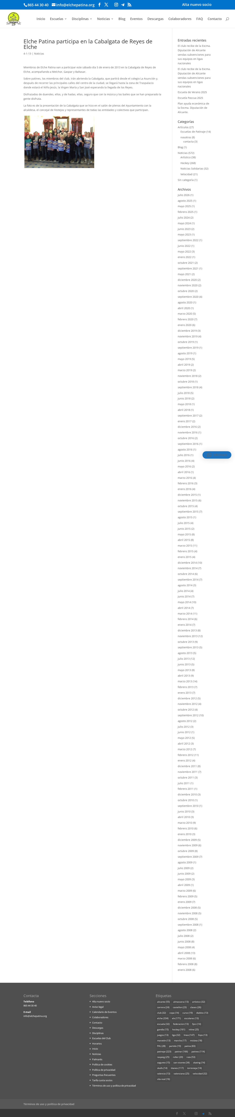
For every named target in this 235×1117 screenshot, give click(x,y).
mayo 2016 (184, 466)
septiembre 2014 (188, 579)
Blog (121, 19)
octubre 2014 (186, 574)
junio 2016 (184, 460)
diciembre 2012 (187, 698)
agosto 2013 (185, 653)
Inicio (41, 19)
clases (195, 1007)
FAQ (199, 19)
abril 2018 (184, 410)
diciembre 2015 (187, 494)
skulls (162, 1068)
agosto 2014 (185, 585)
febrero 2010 (186, 828)
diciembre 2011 (187, 766)
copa (174, 1012)
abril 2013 (184, 675)
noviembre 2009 (188, 845)
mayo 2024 (184, 223)
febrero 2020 (186, 319)
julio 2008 (184, 936)
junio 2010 (184, 811)
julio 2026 (184, 195)
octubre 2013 (186, 642)
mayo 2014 (184, 602)
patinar (181, 1051)
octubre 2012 (186, 709)
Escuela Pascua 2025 (190, 98)
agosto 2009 (185, 862)
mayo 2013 (184, 670)
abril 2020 (184, 308)
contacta (188, 141)
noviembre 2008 (188, 913)
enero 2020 (184, 325)
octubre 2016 (186, 438)
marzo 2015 (185, 545)
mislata (196, 1040)
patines (198, 1051)
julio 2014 (184, 591)
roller (178, 1057)
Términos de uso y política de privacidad (114, 1085)
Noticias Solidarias (191, 168)
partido (175, 1046)
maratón (164, 1040)
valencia (163, 1073)
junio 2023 (184, 229)
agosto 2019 (185, 353)
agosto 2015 (185, 517)
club (161, 1012)
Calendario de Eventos (104, 1012)
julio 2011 (184, 783)
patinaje (164, 1051)
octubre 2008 (186, 919)
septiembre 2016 (188, 444)
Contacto (215, 19)
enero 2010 (184, 834)
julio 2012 (184, 726)
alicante (163, 1001)
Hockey (184, 163)
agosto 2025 (185, 200)
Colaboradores (179, 19)
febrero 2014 (186, 619)
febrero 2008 (186, 964)
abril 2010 (184, 817)
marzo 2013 (185, 681)
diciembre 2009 (187, 840)
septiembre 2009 (188, 856)
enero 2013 (184, 692)
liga (176, 1035)
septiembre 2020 (188, 296)
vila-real (163, 1079)
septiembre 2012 (188, 715)
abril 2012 (184, 743)
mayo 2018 (184, 404)
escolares (191, 1018)
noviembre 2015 (188, 500)
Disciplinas (80, 19)
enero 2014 (184, 624)
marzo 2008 (185, 958)
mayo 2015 (184, 534)
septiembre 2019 (188, 347)
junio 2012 (184, 732)
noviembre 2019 (188, 336)
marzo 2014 (185, 613)
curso (187, 1012)
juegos (163, 1035)
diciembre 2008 (187, 907)
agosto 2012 (185, 721)
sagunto (163, 1062)
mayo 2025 (184, 206)
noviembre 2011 (188, 772)
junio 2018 (184, 398)
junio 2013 (184, 664)
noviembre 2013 (188, 636)
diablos (202, 1012)
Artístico (185, 157)
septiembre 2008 (188, 924)
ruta (191, 1057)
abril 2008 (184, 953)
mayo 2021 (184, 274)
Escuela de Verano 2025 (192, 92)
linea (189, 1035)
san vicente (181, 1062)
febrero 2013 (186, 687)
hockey (178, 1029)
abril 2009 (184, 885)
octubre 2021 (186, 262)
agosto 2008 (185, 930)
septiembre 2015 (188, 511)
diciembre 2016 (187, 426)
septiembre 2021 (188, 268)
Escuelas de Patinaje (193, 131)
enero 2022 (184, 257)
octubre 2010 (186, 800)
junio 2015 (184, 528)
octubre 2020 (186, 291)
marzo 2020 (185, 313)
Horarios (97, 1043)
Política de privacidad (103, 1069)
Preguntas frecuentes (103, 1075)
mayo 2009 (184, 879)
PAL (161, 1046)
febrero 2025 (186, 212)
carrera (163, 1007)
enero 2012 (184, 760)
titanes (177, 1068)
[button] (217, 455)
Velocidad (186, 174)
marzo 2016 (185, 478)
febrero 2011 (186, 788)
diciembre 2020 (187, 280)
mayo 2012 (184, 738)
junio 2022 (184, 246)
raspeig (163, 1057)
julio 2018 (184, 393)
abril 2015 (184, 540)
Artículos (183, 127)
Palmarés (97, 1059)
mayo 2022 (184, 251)
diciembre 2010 (187, 794)
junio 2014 (184, 596)
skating (199, 1062)
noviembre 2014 (188, 568)
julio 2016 (184, 455)
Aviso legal (98, 1006)
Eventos (136, 19)
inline (194, 1029)
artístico (198, 1001)
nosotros (185, 137)
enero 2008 (184, 970)
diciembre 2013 (187, 630)
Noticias (103, 19)
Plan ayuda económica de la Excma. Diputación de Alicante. (193, 108)
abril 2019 (184, 364)
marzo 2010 (185, 822)
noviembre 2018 (188, 376)
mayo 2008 (184, 947)
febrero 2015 (186, 551)
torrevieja (194, 1068)
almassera (181, 1001)
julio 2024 (184, 217)
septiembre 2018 (188, 387)
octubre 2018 (186, 381)
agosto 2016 (185, 449)
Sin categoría (186, 180)
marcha (180, 1040)
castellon (180, 1007)
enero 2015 (184, 557)
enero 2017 (184, 421)
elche (163, 1018)
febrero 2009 (186, 896)
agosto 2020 (185, 302)
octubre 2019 (186, 342)
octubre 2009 (186, 851)
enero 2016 (184, 489)
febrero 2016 (186, 483)
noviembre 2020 (188, 285)
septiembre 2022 (188, 240)
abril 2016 (184, 472)
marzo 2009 (185, 890)
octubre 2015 (186, 506)
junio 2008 (184, 941)
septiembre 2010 (188, 806)
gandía (163, 1029)
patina (190, 1046)
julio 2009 (184, 868)
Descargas (155, 19)
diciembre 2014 (187, 562)
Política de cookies (102, 1064)
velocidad (200, 1073)
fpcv (196, 1024)
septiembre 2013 (188, 647)
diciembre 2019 (187, 330)
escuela (163, 1024)
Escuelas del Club (101, 1038)
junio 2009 (184, 873)
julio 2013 (184, 658)
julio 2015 (184, 523)
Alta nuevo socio (197, 5)
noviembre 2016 (188, 432)
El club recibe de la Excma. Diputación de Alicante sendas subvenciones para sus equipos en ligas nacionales (194, 54)
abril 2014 (184, 608)
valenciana (181, 1073)
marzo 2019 (185, 370)
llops (202, 1035)
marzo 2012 (185, 749)
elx (176, 1018)
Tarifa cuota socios (102, 1080)
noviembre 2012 (188, 704)
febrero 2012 (186, 755)
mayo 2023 (184, 234)
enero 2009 (184, 902)
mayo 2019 (184, 359)
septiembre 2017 (188, 415)
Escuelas (56, 19)
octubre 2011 (186, 777)
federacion (181, 1024)
